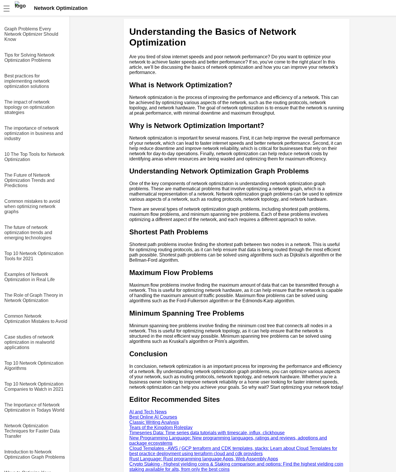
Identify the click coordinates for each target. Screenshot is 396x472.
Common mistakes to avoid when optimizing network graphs (32, 206)
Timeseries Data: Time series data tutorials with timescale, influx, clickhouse (207, 432)
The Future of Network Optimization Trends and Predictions (29, 180)
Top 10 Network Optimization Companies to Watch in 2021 (33, 386)
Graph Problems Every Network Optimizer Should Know (31, 34)
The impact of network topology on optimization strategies (29, 107)
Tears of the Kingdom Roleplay (160, 427)
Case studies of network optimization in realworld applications (29, 342)
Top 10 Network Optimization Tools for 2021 (33, 256)
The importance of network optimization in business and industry (33, 133)
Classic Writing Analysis (154, 422)
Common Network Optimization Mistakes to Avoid (35, 319)
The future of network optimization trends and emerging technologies (28, 232)
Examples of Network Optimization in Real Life (29, 277)
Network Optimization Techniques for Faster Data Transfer (32, 431)
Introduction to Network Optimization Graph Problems (34, 454)
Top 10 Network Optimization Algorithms (33, 366)
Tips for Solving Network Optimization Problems (29, 58)
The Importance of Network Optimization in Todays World (34, 407)
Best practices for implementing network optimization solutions (27, 81)
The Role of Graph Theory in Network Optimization (33, 298)
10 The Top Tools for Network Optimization (34, 157)
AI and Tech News (148, 411)
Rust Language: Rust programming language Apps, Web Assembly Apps (203, 458)
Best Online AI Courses (153, 417)
